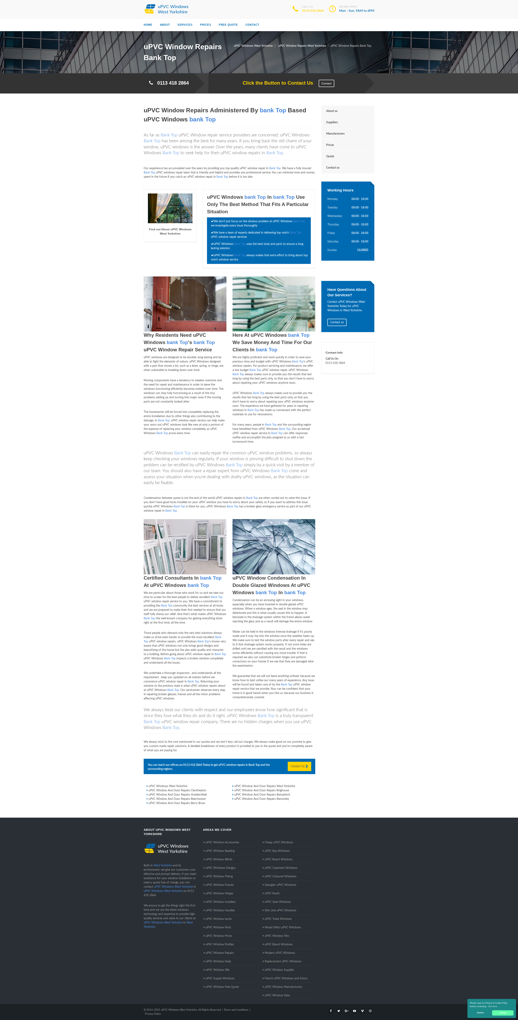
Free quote (228, 24)
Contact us (333, 167)
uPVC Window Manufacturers (283, 987)
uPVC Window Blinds (219, 859)
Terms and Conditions (236, 1010)
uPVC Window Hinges (219, 893)
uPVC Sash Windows (278, 902)
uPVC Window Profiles (220, 944)
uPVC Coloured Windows (280, 876)
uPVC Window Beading (220, 851)
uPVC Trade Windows (278, 919)
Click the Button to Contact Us (275, 83)
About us (332, 111)
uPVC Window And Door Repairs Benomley (261, 799)
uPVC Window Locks (219, 919)
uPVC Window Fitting (219, 876)
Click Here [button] (492, 1006)
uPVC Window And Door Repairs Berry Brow (177, 803)
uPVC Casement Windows (281, 868)
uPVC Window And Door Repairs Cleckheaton (177, 790)
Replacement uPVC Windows (283, 961)
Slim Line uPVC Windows (280, 910)
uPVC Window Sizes (277, 995)
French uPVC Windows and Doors (286, 978)
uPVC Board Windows (279, 859)
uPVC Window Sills (217, 970)
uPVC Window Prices (219, 936)
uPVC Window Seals (218, 961)
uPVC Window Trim (277, 936)
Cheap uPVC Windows (279, 842)
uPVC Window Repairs (220, 953)
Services (185, 24)
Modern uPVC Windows (280, 953)
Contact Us (298, 766)
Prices (205, 24)
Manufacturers (335, 133)
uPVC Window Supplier (279, 970)
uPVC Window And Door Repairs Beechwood (177, 799)
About (165, 24)
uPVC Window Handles (220, 910)
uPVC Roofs (272, 893)
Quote (330, 156)
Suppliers (332, 122)
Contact (252, 24)
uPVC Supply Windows (220, 978)
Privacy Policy (153, 1014)
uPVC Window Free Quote (222, 987)
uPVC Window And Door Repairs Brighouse (261, 790)
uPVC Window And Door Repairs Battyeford (262, 794)
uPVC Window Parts (218, 927)
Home (148, 24)
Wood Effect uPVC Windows (283, 927)
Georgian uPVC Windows (280, 885)
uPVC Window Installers (221, 902)
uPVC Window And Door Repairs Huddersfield (178, 794)
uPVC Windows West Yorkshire (168, 786)
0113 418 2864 (313, 10)
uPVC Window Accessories (222, 842)
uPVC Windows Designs (221, 868)
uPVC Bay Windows (277, 851)
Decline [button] (480, 1013)
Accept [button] (503, 1013)
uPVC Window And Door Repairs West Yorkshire (264, 786)
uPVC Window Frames (220, 885)
